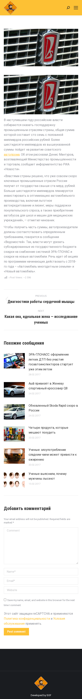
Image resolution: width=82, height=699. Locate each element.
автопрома (12, 154)
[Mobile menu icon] (76, 7)
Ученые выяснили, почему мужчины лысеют (48, 476)
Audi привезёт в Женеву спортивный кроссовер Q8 (48, 386)
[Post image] (14, 360)
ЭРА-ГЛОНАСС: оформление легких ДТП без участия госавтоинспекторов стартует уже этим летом (51, 362)
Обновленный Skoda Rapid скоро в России (53, 408)
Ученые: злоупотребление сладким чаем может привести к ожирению (53, 454)
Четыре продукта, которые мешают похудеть (48, 430)
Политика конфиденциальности (27, 618)
